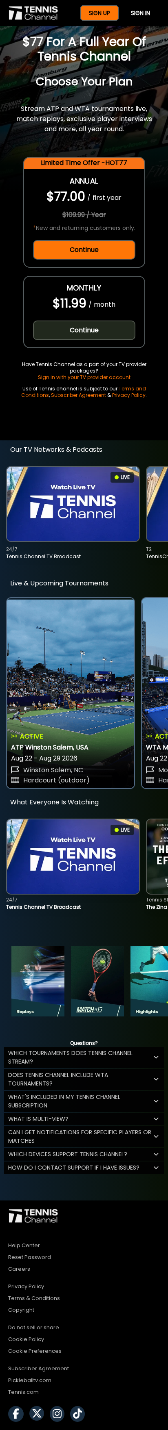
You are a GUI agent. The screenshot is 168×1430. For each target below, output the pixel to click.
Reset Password (29, 1257)
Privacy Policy (129, 395)
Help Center (24, 1245)
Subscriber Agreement (78, 395)
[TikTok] (79, 1414)
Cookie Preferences (35, 1351)
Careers (19, 1269)
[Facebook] (18, 1414)
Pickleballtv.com (29, 1380)
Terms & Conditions (34, 1298)
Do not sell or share (33, 1327)
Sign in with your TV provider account (84, 377)
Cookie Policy (26, 1339)
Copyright (21, 1310)
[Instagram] (59, 1414)
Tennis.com (23, 1392)
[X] (38, 1414)
